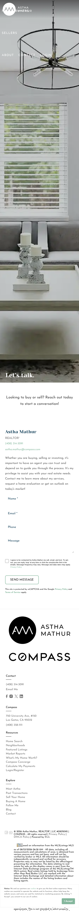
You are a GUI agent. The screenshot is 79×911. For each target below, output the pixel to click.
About (8, 55)
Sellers (9, 33)
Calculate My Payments (20, 766)
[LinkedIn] (21, 696)
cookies (33, 889)
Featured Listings (16, 749)
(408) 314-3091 (14, 443)
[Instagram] (11, 696)
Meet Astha (13, 789)
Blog (8, 809)
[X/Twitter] (16, 696)
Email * (12, 513)
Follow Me (12, 805)
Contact (27, 55)
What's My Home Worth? (21, 758)
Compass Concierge (18, 762)
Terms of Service (12, 592)
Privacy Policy (16, 567)
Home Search (14, 741)
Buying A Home (15, 801)
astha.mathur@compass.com (22, 449)
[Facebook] (7, 696)
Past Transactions (17, 793)
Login (46, 55)
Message (13, 540)
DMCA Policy (22, 837)
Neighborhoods (15, 745)
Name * (13, 498)
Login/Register (15, 770)
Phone (12, 527)
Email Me (12, 689)
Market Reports (15, 753)
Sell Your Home (15, 797)
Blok (47, 837)
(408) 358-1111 (14, 725)
